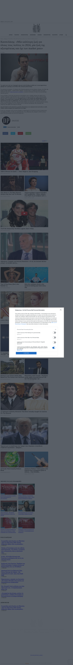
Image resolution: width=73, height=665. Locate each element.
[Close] (61, 310)
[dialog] (36, 332)
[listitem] (36, 329)
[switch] (54, 333)
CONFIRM (26, 353)
